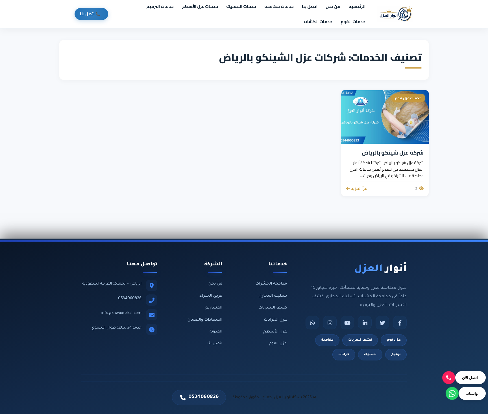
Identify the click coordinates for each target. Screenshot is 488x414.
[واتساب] (312, 322)
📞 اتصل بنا (90, 13)
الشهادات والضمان (205, 320)
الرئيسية (356, 6)
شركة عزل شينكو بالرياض (393, 152)
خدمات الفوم (353, 21)
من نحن (333, 6)
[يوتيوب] (347, 322)
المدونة (216, 332)
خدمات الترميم (160, 6)
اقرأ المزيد (360, 188)
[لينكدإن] (365, 322)
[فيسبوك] (400, 322)
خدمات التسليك (241, 6)
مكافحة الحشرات (271, 284)
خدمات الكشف (318, 21)
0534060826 (129, 298)
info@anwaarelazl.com (121, 313)
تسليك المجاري (272, 296)
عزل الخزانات (275, 320)
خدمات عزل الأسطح (200, 6)
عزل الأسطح (275, 332)
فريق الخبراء (210, 296)
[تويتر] (382, 322)
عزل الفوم (278, 344)
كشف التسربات (272, 308)
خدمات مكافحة (279, 6)
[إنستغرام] (330, 322)
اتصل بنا (309, 6)
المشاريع (213, 308)
